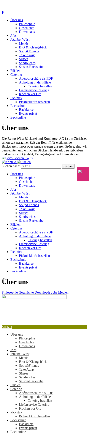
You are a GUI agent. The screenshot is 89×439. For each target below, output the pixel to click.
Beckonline (18, 117)
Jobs (13, 35)
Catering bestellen (40, 86)
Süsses (23, 59)
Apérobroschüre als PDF (36, 78)
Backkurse (26, 109)
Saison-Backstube (31, 67)
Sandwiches (27, 63)
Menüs (23, 43)
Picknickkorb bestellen (34, 102)
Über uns (16, 20)
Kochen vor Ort (30, 94)
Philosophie (27, 24)
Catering (16, 74)
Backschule (18, 106)
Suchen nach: (11, 166)
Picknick (16, 98)
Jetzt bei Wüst (19, 39)
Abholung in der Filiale (35, 82)
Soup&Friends (29, 51)
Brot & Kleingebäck (33, 47)
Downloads (27, 32)
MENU (7, 327)
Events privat (28, 113)
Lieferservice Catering (34, 90)
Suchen (68, 166)
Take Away (27, 55)
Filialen (15, 70)
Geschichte (26, 28)
